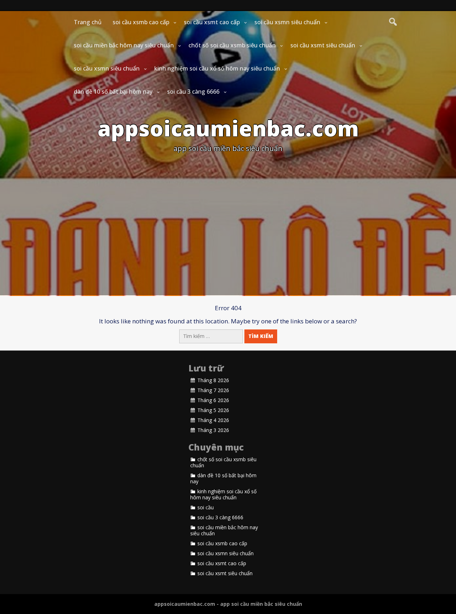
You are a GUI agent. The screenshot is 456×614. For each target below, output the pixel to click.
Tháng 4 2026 (213, 420)
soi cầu (205, 507)
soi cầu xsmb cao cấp (141, 22)
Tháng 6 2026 (213, 400)
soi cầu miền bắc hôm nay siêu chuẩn (124, 45)
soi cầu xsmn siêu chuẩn (287, 22)
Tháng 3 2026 (213, 430)
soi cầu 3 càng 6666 (193, 91)
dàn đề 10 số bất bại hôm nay (113, 91)
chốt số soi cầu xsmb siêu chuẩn (232, 45)
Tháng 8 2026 (213, 380)
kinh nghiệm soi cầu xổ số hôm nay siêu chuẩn (217, 68)
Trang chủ (88, 22)
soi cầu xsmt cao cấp (212, 22)
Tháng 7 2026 (213, 390)
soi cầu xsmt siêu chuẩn (322, 45)
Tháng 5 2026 (213, 410)
